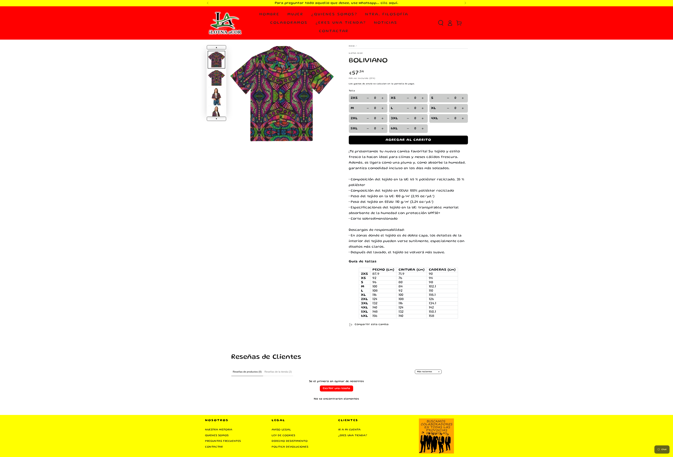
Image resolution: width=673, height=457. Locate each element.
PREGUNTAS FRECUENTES (223, 441)
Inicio (352, 46)
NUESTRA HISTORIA (218, 430)
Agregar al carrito (408, 140)
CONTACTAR (214, 447)
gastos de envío (363, 84)
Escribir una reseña (336, 388)
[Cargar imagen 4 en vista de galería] (216, 115)
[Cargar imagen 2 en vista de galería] (216, 78)
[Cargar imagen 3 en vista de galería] (216, 96)
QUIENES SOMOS (217, 435)
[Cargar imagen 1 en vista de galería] (216, 60)
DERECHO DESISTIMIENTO (290, 441)
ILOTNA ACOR (356, 53)
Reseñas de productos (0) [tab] (247, 371)
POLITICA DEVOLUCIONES (290, 447)
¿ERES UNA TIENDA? (352, 435)
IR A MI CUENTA (349, 430)
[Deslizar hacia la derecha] (465, 3)
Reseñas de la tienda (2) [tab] (278, 371)
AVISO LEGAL (281, 430)
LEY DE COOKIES (283, 435)
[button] (440, 23)
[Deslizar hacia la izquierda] (208, 3)
